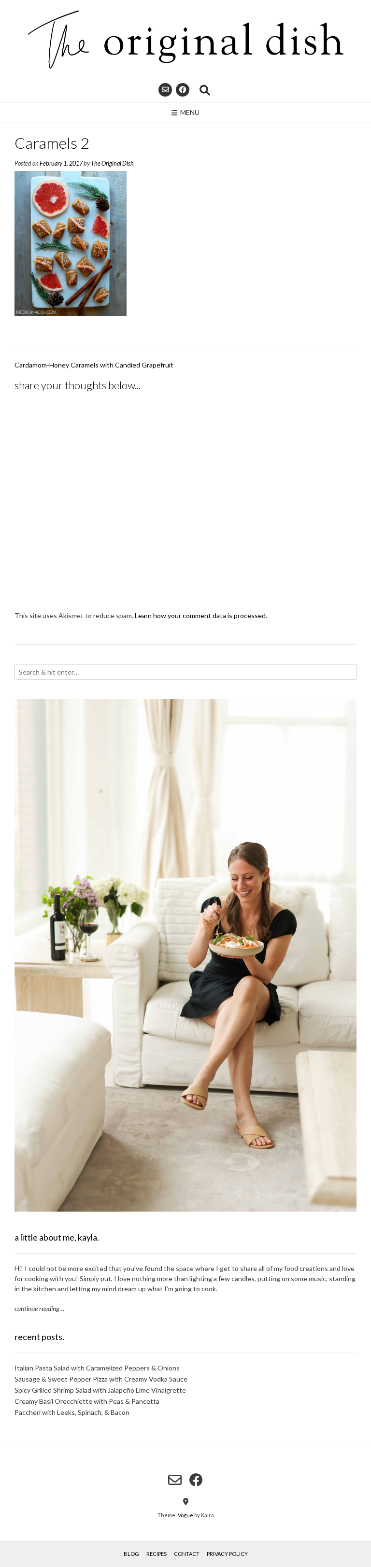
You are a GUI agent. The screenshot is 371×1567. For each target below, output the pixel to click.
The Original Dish (112, 163)
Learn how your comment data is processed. (201, 615)
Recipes (156, 1554)
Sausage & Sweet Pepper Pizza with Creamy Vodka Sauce (100, 1379)
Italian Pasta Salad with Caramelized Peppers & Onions (97, 1368)
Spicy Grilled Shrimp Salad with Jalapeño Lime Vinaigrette (100, 1390)
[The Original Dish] (185, 39)
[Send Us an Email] (165, 90)
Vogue (185, 1515)
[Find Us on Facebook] (182, 90)
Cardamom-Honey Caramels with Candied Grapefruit (93, 365)
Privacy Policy (227, 1554)
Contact (187, 1554)
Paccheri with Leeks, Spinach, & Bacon (71, 1412)
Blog (131, 1554)
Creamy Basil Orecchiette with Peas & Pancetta (86, 1401)
